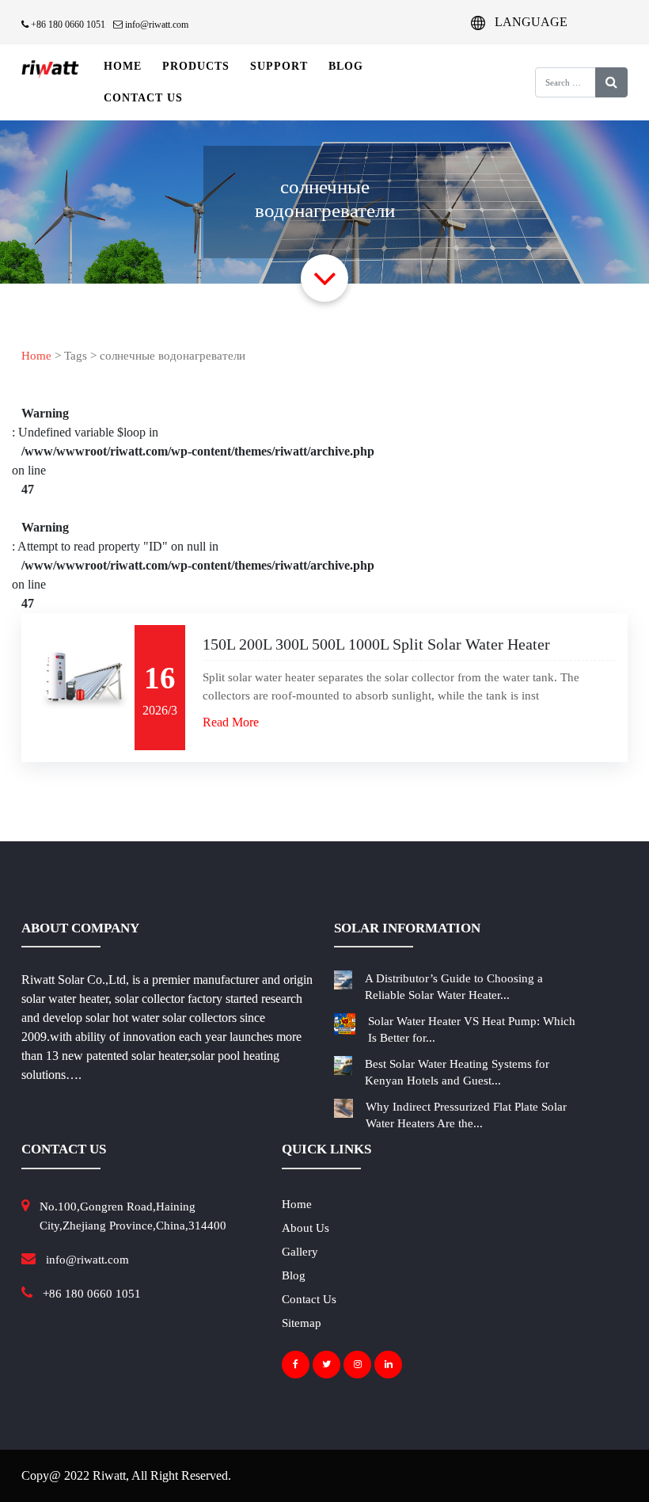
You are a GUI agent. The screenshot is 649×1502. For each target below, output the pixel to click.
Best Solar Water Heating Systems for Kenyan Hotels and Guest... (457, 1072)
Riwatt (109, 1475)
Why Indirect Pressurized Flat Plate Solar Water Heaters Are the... (466, 1115)
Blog (345, 66)
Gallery (300, 1251)
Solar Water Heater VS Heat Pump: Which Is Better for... (471, 1029)
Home (123, 66)
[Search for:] (554, 82)
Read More (231, 722)
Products (196, 66)
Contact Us (143, 98)
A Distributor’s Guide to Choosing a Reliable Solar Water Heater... (454, 986)
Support (279, 66)
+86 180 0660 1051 (66, 24)
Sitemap (301, 1323)
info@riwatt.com (155, 24)
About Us (305, 1228)
